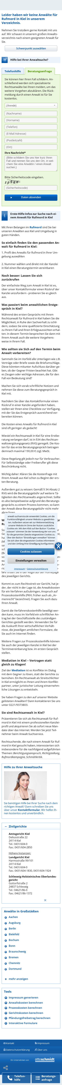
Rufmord (36, 227)
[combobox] (31, 106)
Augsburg (15, 923)
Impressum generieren (23, 997)
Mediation (18, 670)
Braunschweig (17, 951)
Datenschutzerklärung (37, 568)
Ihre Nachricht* (15, 153)
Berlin (12, 928)
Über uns (42, 1049)
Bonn (12, 946)
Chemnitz (14, 963)
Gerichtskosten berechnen (26, 1013)
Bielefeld (14, 934)
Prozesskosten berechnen (25, 1008)
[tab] (31, 48)
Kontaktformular (29, 810)
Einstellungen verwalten (31, 560)
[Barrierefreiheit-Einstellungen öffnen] (58, 546)
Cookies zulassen (31, 551)
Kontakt (10, 1043)
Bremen (13, 957)
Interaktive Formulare (23, 1023)
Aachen (13, 917)
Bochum (14, 940)
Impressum (19, 568)
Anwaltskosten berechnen (26, 1002)
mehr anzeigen (18, 979)
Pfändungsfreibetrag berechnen (29, 1018)
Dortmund (15, 969)
